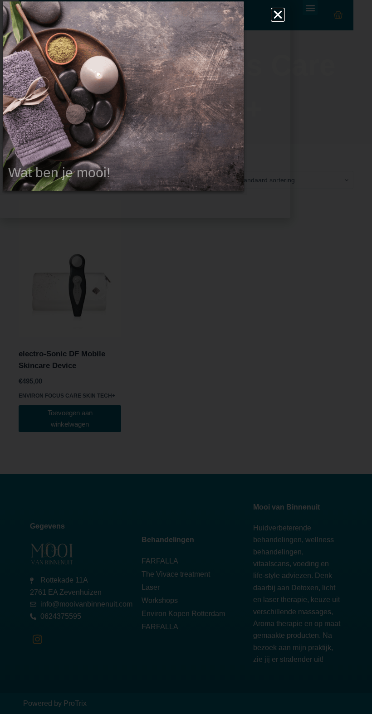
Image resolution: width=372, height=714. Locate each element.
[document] (186, 357)
